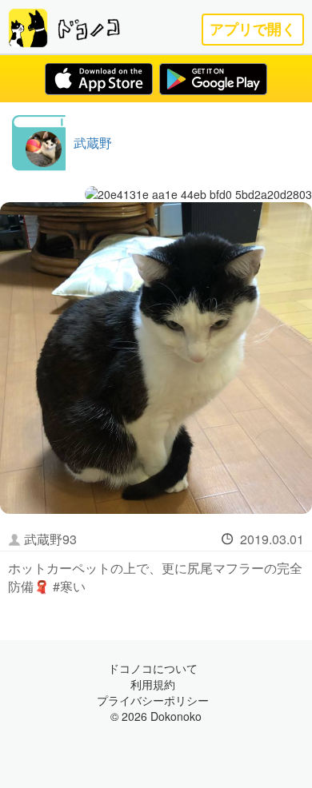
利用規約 (152, 684)
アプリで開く (253, 29)
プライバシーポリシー (153, 700)
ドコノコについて (153, 668)
